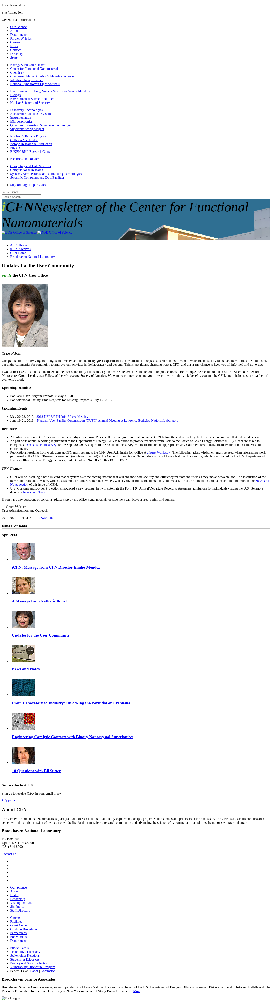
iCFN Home (18, 245)
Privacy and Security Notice (29, 963)
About (14, 31)
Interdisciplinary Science (26, 80)
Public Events (19, 948)
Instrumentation (20, 117)
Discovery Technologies (26, 110)
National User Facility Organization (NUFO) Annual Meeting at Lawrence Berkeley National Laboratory (107, 420)
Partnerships (18, 933)
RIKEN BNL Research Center (30, 151)
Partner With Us (21, 38)
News (14, 46)
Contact (15, 50)
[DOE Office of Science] (37, 232)
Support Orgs (19, 185)
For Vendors (18, 937)
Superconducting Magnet (27, 129)
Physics (15, 148)
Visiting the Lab (21, 903)
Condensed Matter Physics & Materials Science (42, 76)
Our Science (18, 27)
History (15, 895)
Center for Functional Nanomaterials (34, 68)
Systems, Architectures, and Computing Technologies (46, 174)
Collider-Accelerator (24, 140)
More (136, 991)
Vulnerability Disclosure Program (32, 967)
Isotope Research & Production (31, 144)
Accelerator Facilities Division (30, 114)
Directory (16, 54)
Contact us (9, 854)
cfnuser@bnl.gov (158, 452)
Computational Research (26, 170)
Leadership (17, 899)
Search (14, 57)
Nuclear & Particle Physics (28, 136)
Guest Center (19, 925)
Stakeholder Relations (25, 955)
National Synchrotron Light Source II (35, 84)
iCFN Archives (20, 249)
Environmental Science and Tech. (32, 99)
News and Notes (34, 492)
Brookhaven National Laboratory (32, 256)
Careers (15, 42)
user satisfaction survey (41, 445)
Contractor (48, 971)
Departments (18, 34)
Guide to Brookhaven (24, 929)
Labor (34, 971)
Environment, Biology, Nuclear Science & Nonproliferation (50, 91)
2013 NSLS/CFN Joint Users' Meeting (62, 416)
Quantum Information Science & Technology (40, 125)
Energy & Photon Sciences (28, 65)
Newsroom (45, 518)
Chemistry (17, 72)
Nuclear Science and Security (30, 102)
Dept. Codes (37, 185)
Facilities (16, 921)
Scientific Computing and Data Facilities (37, 177)
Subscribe (8, 800)
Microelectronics (21, 121)
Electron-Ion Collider (24, 159)
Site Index (17, 906)
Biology (15, 95)
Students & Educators (24, 959)
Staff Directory (20, 910)
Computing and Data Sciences (30, 166)
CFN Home (18, 253)
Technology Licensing (25, 951)
